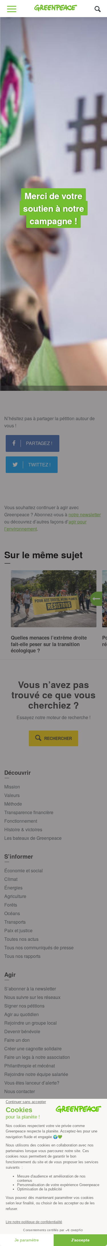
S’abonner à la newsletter (30, 988)
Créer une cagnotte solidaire (33, 1048)
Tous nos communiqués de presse (39, 947)
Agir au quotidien (21, 1014)
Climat (10, 879)
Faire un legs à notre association (37, 1057)
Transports (15, 922)
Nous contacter (19, 1091)
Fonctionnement (20, 821)
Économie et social (23, 870)
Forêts (10, 904)
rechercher (58, 738)
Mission (12, 786)
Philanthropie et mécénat (29, 1065)
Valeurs (12, 795)
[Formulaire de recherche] (97, 8)
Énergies (13, 887)
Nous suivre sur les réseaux (32, 997)
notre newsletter (84, 514)
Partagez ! (39, 443)
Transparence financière (28, 812)
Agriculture (15, 896)
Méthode (13, 803)
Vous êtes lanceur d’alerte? (31, 1082)
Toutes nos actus (21, 939)
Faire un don (17, 1040)
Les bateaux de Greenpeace (33, 838)
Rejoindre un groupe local (30, 1023)
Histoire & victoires (23, 829)
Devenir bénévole (22, 1031)
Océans (12, 913)
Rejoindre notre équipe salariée (36, 1074)
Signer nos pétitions (24, 1005)
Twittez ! (39, 464)
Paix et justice (18, 930)
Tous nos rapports (22, 956)
